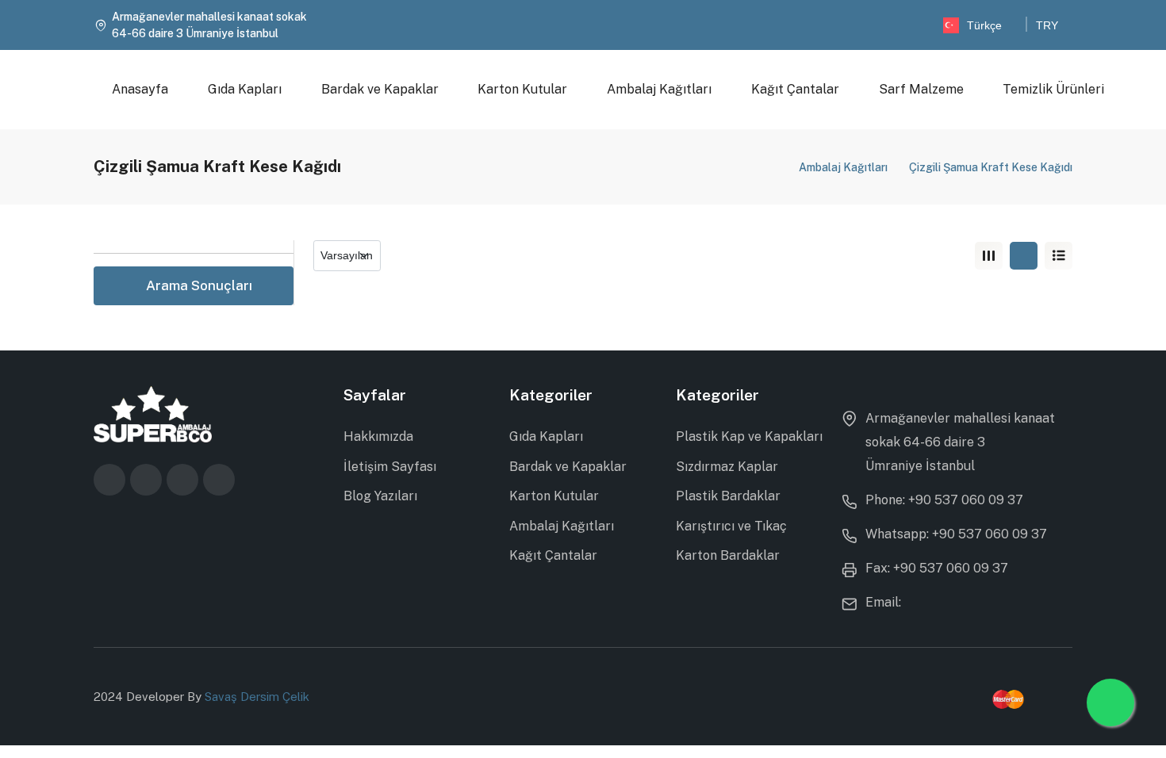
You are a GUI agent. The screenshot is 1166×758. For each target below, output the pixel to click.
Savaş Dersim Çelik (257, 696)
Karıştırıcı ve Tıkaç (731, 526)
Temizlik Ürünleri (1054, 89)
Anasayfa (140, 89)
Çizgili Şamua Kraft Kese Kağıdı (990, 167)
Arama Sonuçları (199, 285)
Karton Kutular (523, 89)
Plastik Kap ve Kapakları (749, 436)
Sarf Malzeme (921, 89)
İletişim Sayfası (389, 466)
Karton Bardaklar (728, 555)
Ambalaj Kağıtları (659, 89)
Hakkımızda (378, 436)
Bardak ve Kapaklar (380, 89)
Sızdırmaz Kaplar (727, 466)
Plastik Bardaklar (728, 495)
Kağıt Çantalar (795, 89)
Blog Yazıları (380, 495)
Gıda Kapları (245, 89)
